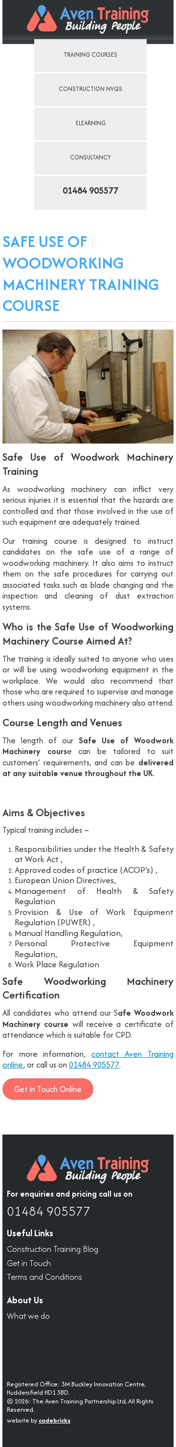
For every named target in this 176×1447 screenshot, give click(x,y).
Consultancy (90, 157)
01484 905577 (94, 1064)
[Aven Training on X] (46, 1345)
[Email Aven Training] (100, 1345)
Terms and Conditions (44, 1277)
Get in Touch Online (48, 1089)
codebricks (54, 1420)
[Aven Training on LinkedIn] (18, 1345)
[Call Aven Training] (73, 1345)
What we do (28, 1316)
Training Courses (90, 54)
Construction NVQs (90, 89)
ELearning (91, 123)
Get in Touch (29, 1263)
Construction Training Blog (52, 1249)
